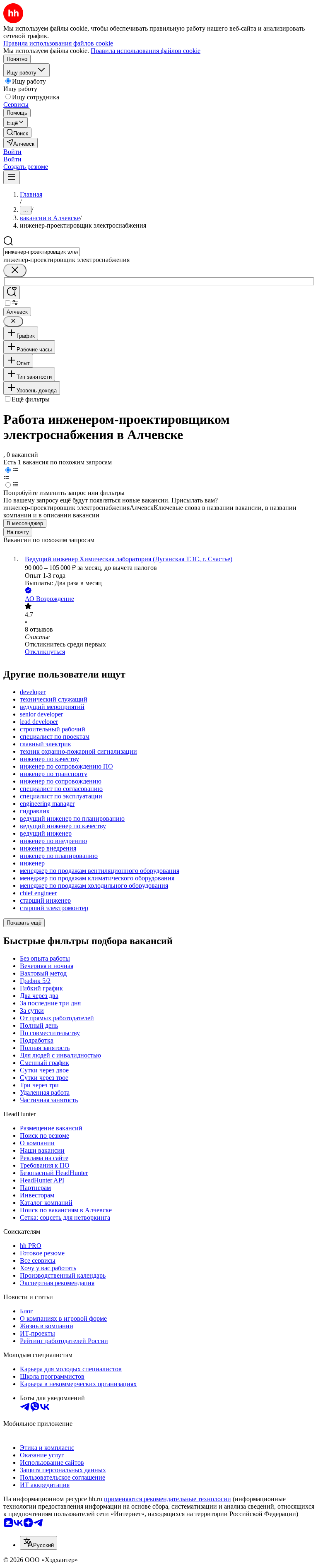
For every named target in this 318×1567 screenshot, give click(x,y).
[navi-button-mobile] (11, 177)
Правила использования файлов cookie (145, 50)
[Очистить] (14, 270)
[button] (12, 151)
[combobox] (41, 252)
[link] (17, 132)
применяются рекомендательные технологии (167, 1498)
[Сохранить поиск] (11, 292)
